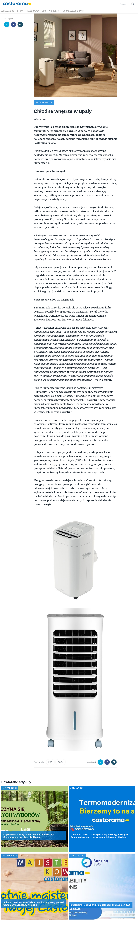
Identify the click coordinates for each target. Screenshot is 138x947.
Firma (20, 11)
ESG (44, 11)
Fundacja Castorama (73, 11)
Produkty (54, 11)
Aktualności (8, 11)
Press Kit (124, 4)
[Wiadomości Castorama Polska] (17, 6)
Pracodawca (32, 11)
